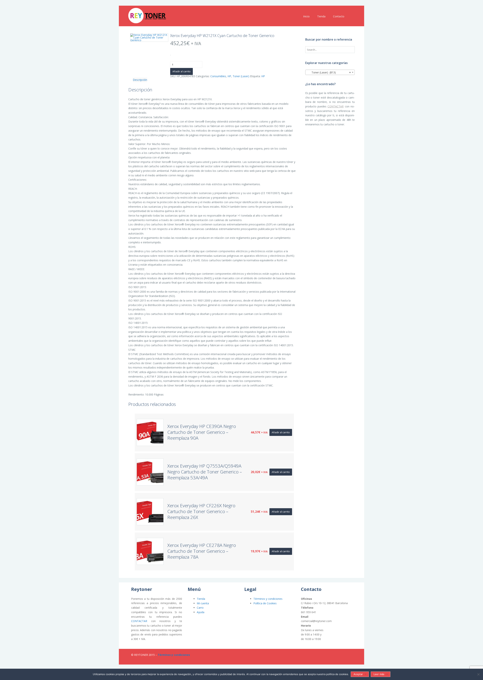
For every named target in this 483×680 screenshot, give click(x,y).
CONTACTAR (336, 106)
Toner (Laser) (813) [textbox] (329, 72)
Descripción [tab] (140, 80)
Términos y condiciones (267, 599)
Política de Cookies (265, 603)
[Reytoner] (147, 15)
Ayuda (200, 612)
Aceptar (358, 674)
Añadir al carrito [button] (281, 432)
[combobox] (330, 72)
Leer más (379, 674)
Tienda (201, 599)
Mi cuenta (203, 603)
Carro (200, 607)
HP (229, 76)
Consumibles (218, 76)
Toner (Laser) (241, 76)
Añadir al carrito (181, 71)
